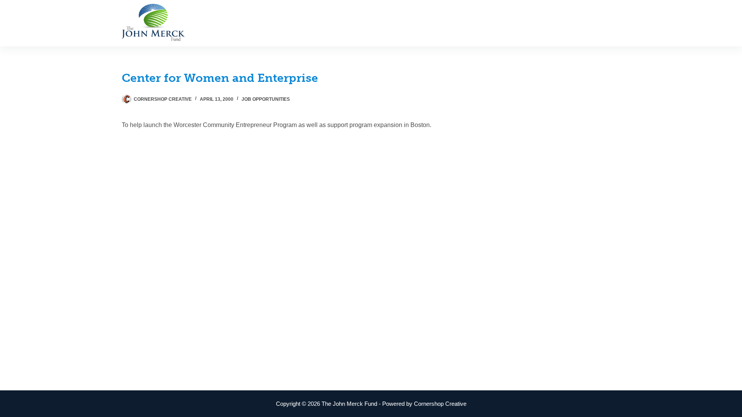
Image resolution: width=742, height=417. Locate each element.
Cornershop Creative (440, 403)
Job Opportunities (266, 99)
